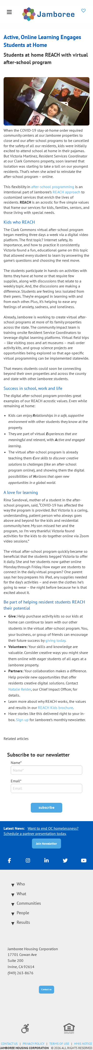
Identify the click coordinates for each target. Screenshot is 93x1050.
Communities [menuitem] (29, 903)
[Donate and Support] (83, 10)
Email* (16, 781)
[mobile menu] (9, 12)
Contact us (46, 989)
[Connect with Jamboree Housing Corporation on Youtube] (83, 860)
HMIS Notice (83, 1044)
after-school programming (52, 186)
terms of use (59, 1044)
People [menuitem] (23, 912)
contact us (9, 1044)
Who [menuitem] (21, 884)
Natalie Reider (19, 689)
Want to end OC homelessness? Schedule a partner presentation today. (41, 831)
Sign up (22, 719)
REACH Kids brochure (55, 707)
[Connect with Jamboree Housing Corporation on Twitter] (65, 860)
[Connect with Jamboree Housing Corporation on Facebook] (9, 860)
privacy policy (33, 1044)
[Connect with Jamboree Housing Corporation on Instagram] (28, 860)
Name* (16, 762)
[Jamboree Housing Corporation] (48, 13)
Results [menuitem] (23, 922)
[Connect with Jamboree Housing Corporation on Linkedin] (46, 860)
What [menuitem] (21, 893)
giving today (55, 640)
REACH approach (66, 192)
